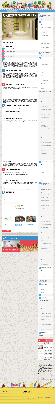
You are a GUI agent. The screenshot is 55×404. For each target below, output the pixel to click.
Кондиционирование (45, 319)
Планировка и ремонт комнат (45, 59)
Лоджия (43, 83)
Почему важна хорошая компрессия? (12, 53)
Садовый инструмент (44, 153)
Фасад (42, 180)
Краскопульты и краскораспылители (44, 126)
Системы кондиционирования (46, 324)
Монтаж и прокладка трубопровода (46, 252)
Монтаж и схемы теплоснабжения (46, 221)
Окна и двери (44, 284)
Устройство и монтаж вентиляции (46, 313)
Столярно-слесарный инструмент (46, 139)
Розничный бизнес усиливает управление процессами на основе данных (28, 393)
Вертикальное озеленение (46, 40)
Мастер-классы (44, 297)
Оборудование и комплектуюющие (46, 254)
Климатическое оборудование (46, 329)
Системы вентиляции (44, 310)
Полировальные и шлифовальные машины (46, 115)
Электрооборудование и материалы (46, 211)
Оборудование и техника (46, 267)
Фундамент (43, 167)
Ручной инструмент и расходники (44, 134)
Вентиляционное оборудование (46, 316)
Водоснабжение (44, 248)
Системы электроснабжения (45, 205)
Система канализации (44, 264)
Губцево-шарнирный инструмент (46, 145)
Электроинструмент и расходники (45, 98)
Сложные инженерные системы (45, 184)
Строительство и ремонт (46, 161)
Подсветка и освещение (45, 47)
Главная (4, 10)
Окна (42, 289)
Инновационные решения (46, 295)
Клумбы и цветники (44, 35)
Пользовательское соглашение (12, 395)
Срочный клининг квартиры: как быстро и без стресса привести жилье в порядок (29, 396)
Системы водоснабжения (46, 243)
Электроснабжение (45, 200)
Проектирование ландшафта (46, 27)
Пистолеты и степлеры (45, 117)
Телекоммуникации (45, 240)
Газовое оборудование (45, 237)
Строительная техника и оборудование (45, 277)
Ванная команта (44, 67)
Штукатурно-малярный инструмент (46, 143)
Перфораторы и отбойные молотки (46, 110)
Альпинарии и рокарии (45, 38)
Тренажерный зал (44, 80)
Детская (43, 75)
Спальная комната (44, 64)
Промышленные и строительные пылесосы (46, 123)
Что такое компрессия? (9, 48)
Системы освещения (45, 227)
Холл (42, 88)
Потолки (43, 177)
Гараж (42, 72)
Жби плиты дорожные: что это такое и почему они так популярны (45, 368)
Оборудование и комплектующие (46, 225)
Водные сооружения (45, 32)
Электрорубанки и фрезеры (45, 128)
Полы (42, 175)
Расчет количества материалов (44, 281)
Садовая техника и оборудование (44, 274)
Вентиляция (43, 305)
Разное (43, 332)
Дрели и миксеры (44, 106)
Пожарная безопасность (45, 194)
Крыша (42, 172)
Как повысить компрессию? (10, 56)
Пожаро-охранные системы (46, 189)
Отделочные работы (45, 52)
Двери (42, 292)
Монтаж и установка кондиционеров (46, 327)
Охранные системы (44, 197)
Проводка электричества (45, 208)
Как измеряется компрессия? (10, 51)
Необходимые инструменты (46, 92)
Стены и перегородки (45, 169)
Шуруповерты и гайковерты (45, 103)
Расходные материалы (45, 130)
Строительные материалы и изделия (46, 16)
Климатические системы (46, 300)
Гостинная (43, 69)
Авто (42, 335)
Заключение (7, 58)
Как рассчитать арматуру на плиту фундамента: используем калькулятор (45, 371)
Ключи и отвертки (44, 150)
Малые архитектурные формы (46, 44)
